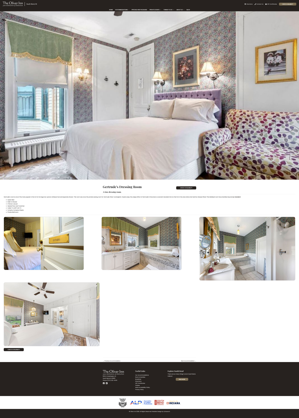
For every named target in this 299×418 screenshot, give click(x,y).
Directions (138, 381)
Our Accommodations (142, 375)
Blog (188, 10)
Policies (137, 385)
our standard (236, 197)
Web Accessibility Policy (142, 387)
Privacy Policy (139, 389)
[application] (128, 9)
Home (111, 10)
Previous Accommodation (111, 361)
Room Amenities (140, 377)
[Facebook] (104, 383)
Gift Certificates (140, 383)
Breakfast (138, 379)
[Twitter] (107, 383)
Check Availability (186, 188)
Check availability (14, 349)
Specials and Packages (139, 10)
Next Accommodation (188, 361)
